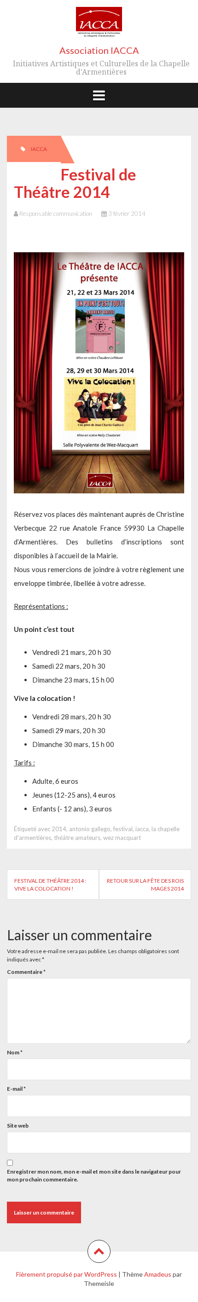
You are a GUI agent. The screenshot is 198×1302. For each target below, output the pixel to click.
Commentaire (26, 971)
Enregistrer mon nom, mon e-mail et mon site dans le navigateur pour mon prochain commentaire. (94, 1175)
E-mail (16, 1088)
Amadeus (157, 1274)
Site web (18, 1125)
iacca (142, 829)
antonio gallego (90, 829)
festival (123, 829)
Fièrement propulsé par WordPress (66, 1274)
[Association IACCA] (99, 25)
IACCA (39, 148)
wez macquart (122, 837)
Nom (15, 1052)
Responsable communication (55, 213)
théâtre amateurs (77, 837)
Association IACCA (99, 50)
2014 (59, 829)
